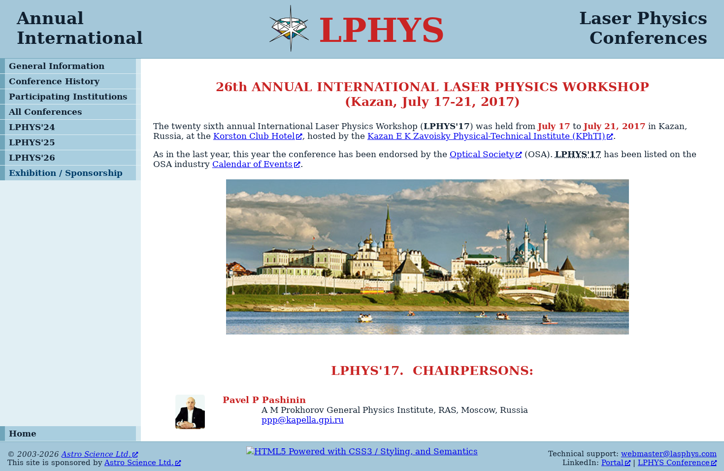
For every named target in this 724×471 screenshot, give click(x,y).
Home (22, 433)
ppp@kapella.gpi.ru (303, 420)
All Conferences (45, 112)
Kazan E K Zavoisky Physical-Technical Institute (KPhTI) (486, 136)
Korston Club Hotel (254, 136)
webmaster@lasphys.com (669, 453)
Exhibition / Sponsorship (66, 173)
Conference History (54, 81)
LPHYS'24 (32, 127)
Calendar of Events (252, 164)
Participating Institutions (68, 96)
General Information (56, 66)
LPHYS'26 (32, 158)
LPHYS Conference (674, 462)
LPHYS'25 (32, 142)
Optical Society (482, 154)
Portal (612, 462)
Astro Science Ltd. (96, 454)
